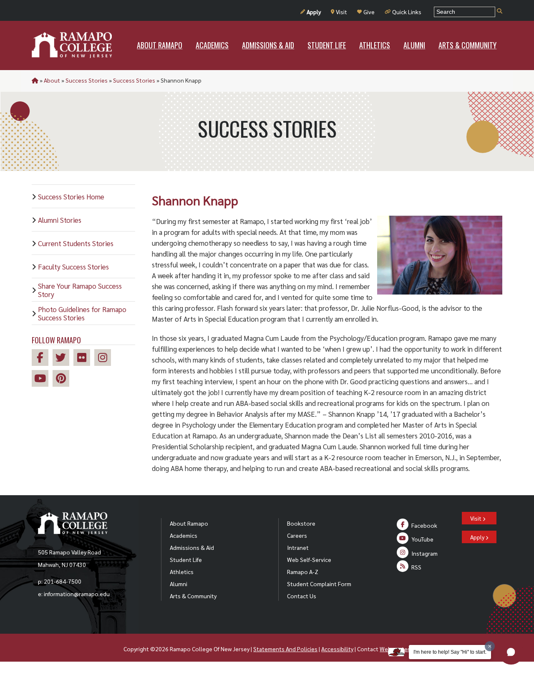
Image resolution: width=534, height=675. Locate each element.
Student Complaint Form (319, 583)
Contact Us (301, 595)
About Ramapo (189, 523)
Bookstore (301, 523)
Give (369, 11)
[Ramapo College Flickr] (83, 358)
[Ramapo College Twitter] (63, 358)
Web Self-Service (309, 559)
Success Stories (86, 80)
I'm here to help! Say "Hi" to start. (449, 652)
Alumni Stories (59, 220)
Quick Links (406, 11)
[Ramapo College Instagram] (104, 358)
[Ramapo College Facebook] (42, 358)
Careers (297, 535)
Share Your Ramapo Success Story (80, 290)
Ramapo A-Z (302, 571)
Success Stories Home (71, 196)
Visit (341, 11)
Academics (183, 535)
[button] (511, 652)
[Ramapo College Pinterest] (63, 379)
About (52, 80)
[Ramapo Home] (72, 45)
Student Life (186, 559)
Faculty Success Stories (73, 266)
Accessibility (337, 648)
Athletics (182, 571)
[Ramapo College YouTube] (42, 379)
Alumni (178, 583)
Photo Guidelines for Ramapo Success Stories (82, 313)
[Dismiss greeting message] (490, 646)
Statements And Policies (285, 648)
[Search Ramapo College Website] (499, 11)
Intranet (298, 547)
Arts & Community (193, 595)
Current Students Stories (75, 243)
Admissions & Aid (192, 547)
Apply (314, 11)
